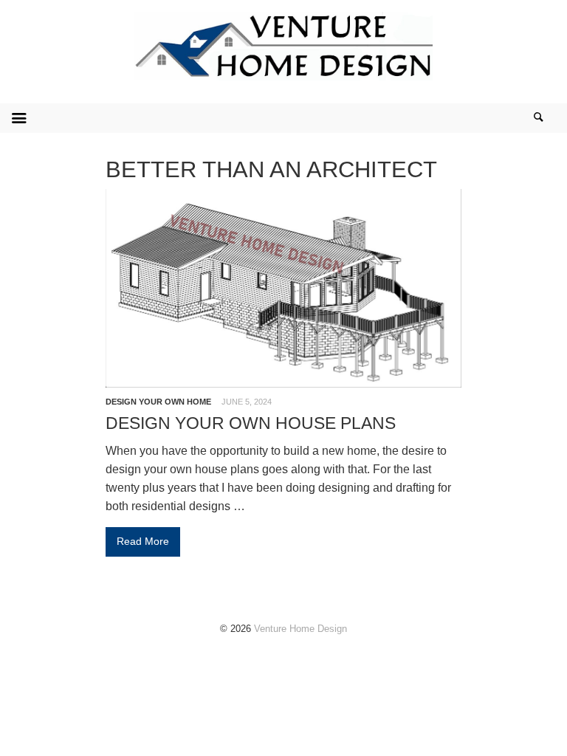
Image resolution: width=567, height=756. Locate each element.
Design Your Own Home (158, 401)
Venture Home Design (300, 628)
